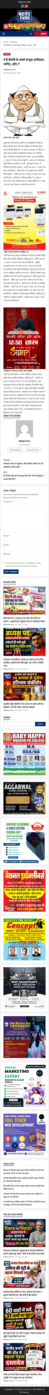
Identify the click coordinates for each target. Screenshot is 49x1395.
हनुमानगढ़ (7, 54)
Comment (8, 501)
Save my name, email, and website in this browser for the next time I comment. (23, 564)
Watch (43, 33)
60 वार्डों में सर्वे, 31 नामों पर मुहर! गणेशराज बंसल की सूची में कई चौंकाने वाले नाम (24, 1334)
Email (6, 545)
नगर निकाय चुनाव (10, 1244)
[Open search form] (31, 34)
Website (6, 554)
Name (6, 536)
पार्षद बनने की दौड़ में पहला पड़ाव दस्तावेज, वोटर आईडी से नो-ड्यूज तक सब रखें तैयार (22, 1376)
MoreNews (37, 1389)
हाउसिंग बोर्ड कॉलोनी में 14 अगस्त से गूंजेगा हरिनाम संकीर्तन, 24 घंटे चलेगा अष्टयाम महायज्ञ (23, 705)
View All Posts (33, 450)
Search (6, 717)
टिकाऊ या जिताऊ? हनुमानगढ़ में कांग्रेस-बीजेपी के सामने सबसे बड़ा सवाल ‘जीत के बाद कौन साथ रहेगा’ (24, 1252)
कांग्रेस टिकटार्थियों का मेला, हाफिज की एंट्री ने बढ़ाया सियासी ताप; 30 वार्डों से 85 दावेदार (22, 1293)
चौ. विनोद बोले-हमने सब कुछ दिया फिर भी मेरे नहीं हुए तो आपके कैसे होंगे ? (23, 475)
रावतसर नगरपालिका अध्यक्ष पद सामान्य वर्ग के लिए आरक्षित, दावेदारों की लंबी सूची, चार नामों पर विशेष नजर (23, 662)
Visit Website (15, 450)
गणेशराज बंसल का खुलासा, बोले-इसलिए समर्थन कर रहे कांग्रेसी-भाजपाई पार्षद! (23, 463)
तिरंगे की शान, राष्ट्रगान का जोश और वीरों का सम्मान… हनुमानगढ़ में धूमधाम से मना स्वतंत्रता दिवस (24, 619)
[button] (3, 33)
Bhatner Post (10, 70)
